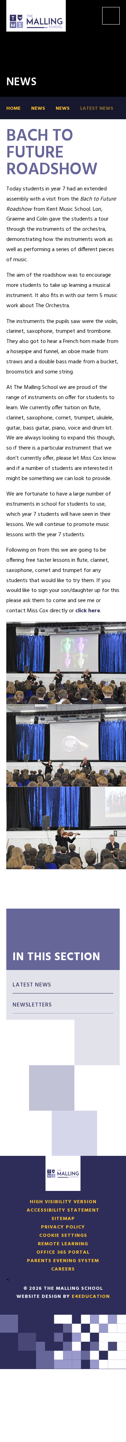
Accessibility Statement (63, 1210)
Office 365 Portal (63, 1252)
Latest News (96, 108)
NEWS (63, 108)
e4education (91, 1297)
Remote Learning (63, 1244)
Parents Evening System (63, 1261)
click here (87, 610)
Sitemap (63, 1219)
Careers (63, 1269)
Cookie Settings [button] (63, 1235)
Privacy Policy (63, 1227)
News (38, 108)
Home (13, 108)
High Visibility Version (63, 1202)
